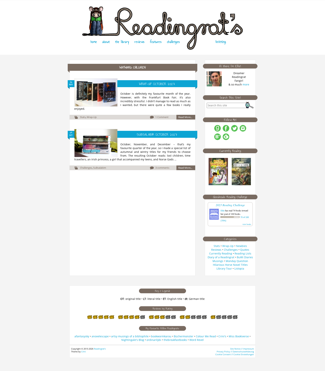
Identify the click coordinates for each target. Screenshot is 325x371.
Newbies (241, 246)
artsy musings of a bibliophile (130, 336)
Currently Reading (220, 253)
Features (156, 41)
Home (94, 41)
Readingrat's (100, 348)
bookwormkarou (161, 336)
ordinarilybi (154, 340)
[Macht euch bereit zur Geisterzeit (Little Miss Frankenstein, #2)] (218, 184)
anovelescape (100, 336)
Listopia (239, 268)
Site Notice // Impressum (242, 348)
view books (246, 224)
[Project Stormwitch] (241, 184)
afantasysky (81, 336)
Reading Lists (243, 253)
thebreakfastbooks (175, 340)
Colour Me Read (206, 336)
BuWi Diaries (245, 257)
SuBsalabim (99, 167)
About (106, 41)
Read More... (185, 117)
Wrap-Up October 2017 (157, 84)
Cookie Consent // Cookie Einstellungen (234, 354)
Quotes (244, 249)
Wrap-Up (92, 117)
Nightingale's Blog (132, 340)
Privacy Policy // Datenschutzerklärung (235, 351)
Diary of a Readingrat (221, 257)
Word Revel (196, 340)
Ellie (223, 210)
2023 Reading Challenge (230, 205)
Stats (83, 117)
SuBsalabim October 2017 (157, 134)
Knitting (221, 41)
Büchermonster (183, 336)
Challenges (173, 41)
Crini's (222, 336)
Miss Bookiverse (239, 336)
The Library (122, 41)
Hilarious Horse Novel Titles (230, 265)
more (246, 84)
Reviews (139, 41)
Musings (218, 261)
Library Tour (224, 268)
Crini (83, 351)
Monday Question (237, 261)
